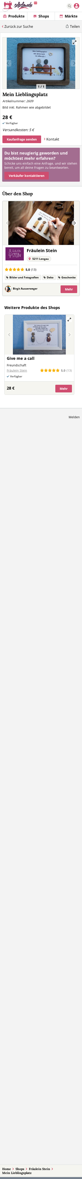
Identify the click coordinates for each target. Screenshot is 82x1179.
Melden (74, 417)
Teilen (75, 26)
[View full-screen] (74, 42)
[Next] (74, 223)
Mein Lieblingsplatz (16, 1173)
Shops (20, 1169)
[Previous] (7, 223)
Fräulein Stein (39, 1169)
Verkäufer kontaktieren (26, 176)
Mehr (69, 289)
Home (6, 1169)
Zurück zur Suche (18, 26)
